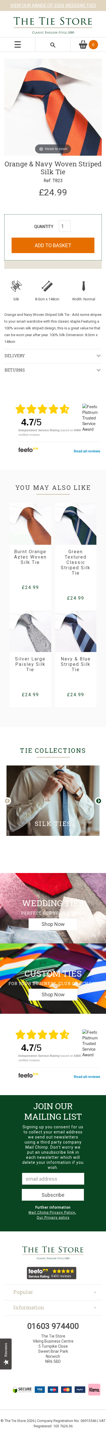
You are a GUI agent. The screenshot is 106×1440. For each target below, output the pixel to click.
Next (98, 801)
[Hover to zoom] (53, 106)
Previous (12, 801)
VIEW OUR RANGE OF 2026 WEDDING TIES (53, 5)
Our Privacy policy (53, 1218)
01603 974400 (53, 1326)
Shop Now (53, 924)
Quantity (43, 226)
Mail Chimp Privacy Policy (52, 1212)
